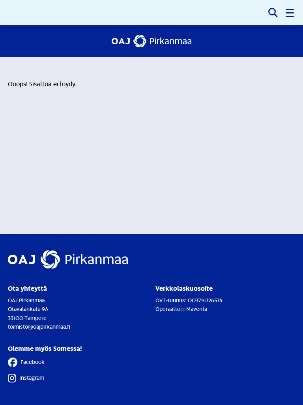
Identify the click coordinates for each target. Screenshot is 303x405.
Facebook (33, 361)
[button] (290, 12)
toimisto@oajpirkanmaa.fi (39, 326)
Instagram (31, 377)
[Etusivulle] (152, 41)
